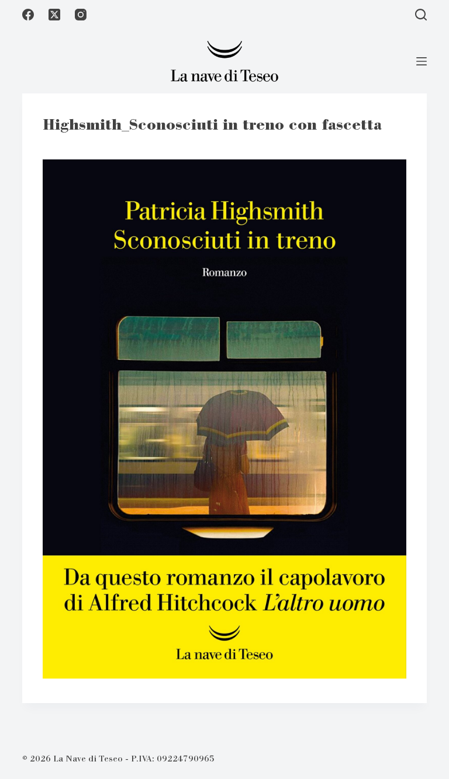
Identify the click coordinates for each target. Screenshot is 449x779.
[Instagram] (81, 14)
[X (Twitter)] (54, 14)
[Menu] (421, 61)
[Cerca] (421, 14)
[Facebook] (28, 14)
